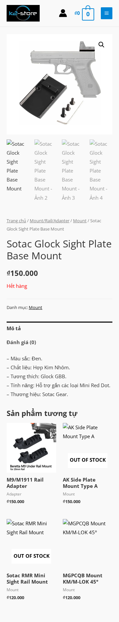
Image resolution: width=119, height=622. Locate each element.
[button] (101, 45)
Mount (80, 221)
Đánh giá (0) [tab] (21, 342)
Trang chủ (16, 221)
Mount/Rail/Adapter (49, 221)
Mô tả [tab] (14, 328)
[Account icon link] (63, 13)
